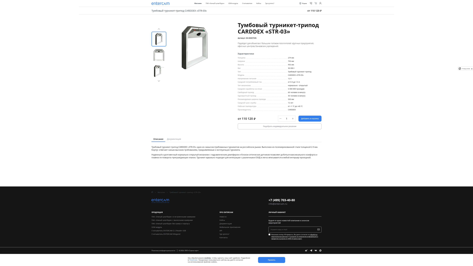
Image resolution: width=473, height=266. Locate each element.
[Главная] (152, 192)
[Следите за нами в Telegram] (311, 250)
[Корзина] (316, 3)
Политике (193, 260)
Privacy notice (466, 68)
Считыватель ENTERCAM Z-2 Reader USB (169, 230)
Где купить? (269, 3)
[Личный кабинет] (320, 3)
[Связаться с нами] (311, 3)
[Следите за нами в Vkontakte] (316, 250)
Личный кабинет (277, 212)
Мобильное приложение (230, 227)
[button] (159, 39)
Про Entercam (226, 212)
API (221, 230)
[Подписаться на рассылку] (319, 230)
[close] (471, 68)
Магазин (198, 3)
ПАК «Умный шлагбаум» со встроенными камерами (173, 217)
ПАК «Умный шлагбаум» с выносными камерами (172, 220)
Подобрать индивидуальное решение (279, 126)
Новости (223, 217)
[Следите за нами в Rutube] (306, 250)
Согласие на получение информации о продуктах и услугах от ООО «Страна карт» (294, 237)
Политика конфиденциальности (164, 250)
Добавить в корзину (310, 118)
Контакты (224, 237)
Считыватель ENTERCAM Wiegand (166, 234)
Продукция (157, 212)
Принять (271, 260)
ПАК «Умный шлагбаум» (215, 3)
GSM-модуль (233, 3)
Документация (226, 223)
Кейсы (258, 3)
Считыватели (247, 3)
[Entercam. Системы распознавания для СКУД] (161, 3)
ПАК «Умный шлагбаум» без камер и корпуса (171, 223)
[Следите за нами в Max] (320, 250)
